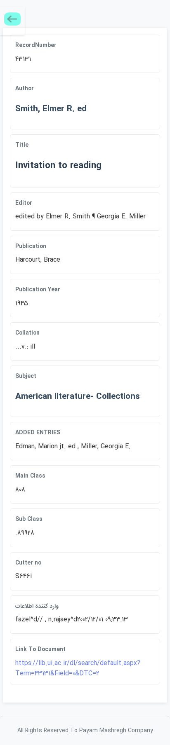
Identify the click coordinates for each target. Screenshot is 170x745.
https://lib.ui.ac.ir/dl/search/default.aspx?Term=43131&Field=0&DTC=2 (77, 668)
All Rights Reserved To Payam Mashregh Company (85, 730)
